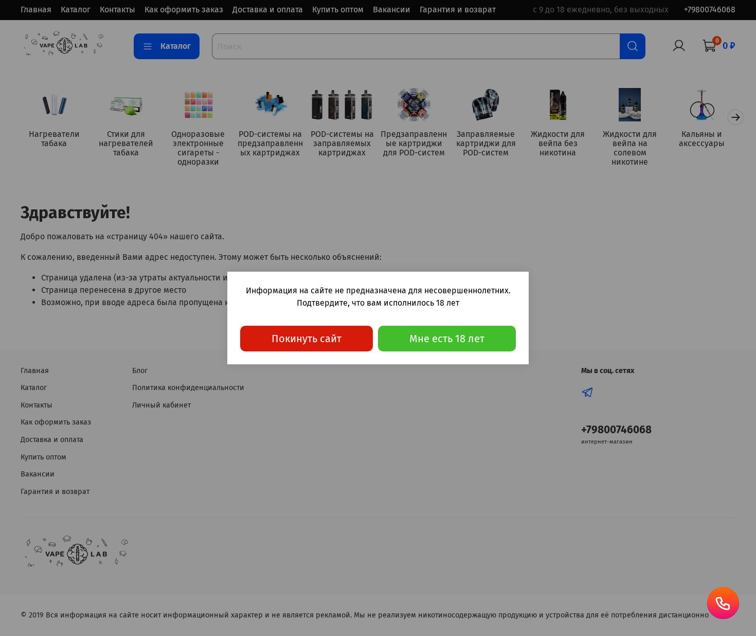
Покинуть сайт (306, 338)
